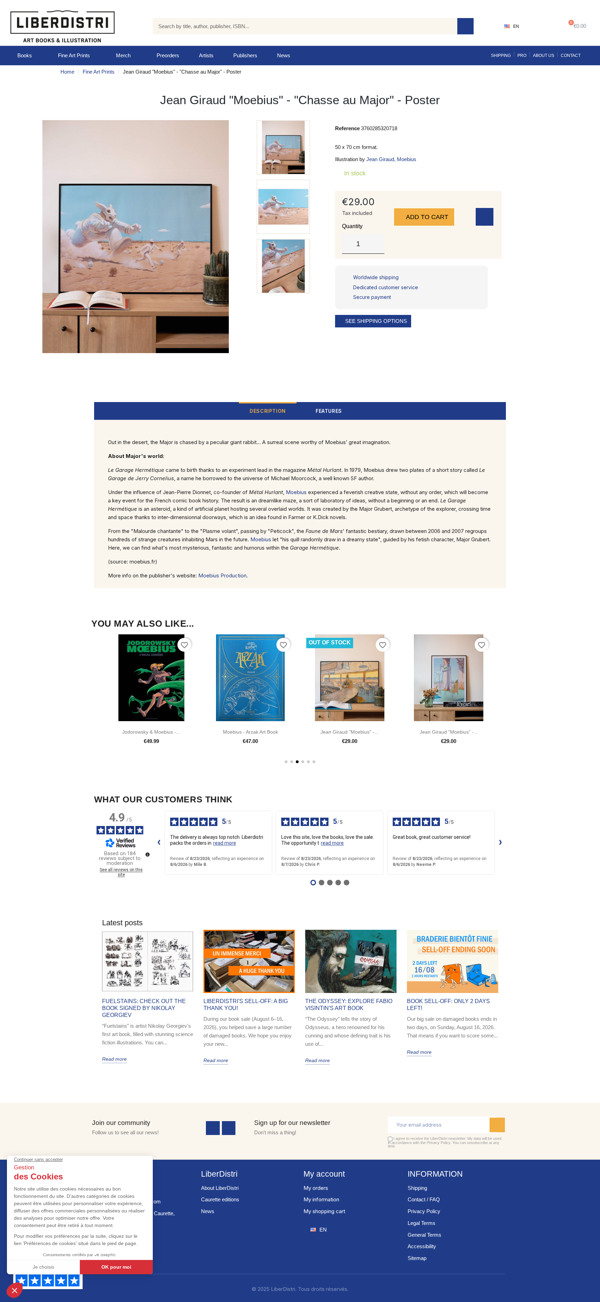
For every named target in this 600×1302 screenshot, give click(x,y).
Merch (123, 55)
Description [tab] (268, 411)
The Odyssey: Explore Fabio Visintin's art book (348, 1004)
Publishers (245, 55)
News (283, 55)
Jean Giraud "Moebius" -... (349, 732)
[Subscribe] (497, 1125)
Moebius (296, 492)
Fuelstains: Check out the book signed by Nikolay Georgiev (144, 1008)
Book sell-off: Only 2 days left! (448, 1004)
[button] (576, 26)
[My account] (541, 26)
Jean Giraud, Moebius (391, 159)
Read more (114, 1059)
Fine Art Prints (74, 55)
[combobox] (300, 26)
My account (324, 1173)
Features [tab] (329, 411)
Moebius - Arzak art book (250, 732)
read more (224, 843)
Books (24, 55)
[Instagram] (229, 1128)
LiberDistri (219, 1173)
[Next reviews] (501, 843)
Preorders (168, 55)
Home (67, 72)
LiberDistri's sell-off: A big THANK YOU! (245, 1004)
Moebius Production (222, 575)
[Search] (465, 26)
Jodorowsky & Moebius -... (151, 732)
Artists (206, 55)
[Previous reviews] (159, 843)
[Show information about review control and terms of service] (147, 854)
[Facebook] (213, 1128)
